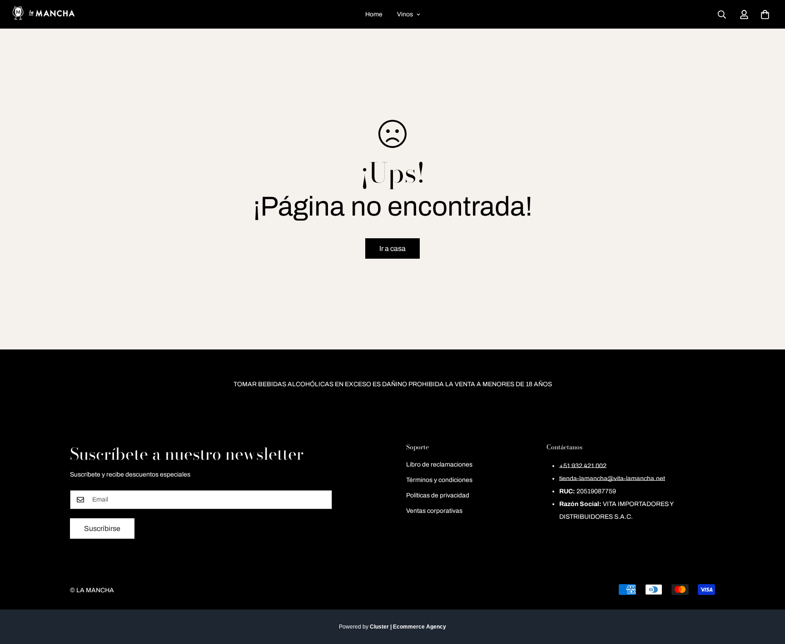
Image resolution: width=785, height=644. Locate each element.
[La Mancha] (43, 14)
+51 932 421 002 (582, 465)
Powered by (392, 627)
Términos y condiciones (439, 480)
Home (374, 14)
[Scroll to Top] (767, 594)
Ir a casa (392, 248)
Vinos (405, 14)
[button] (765, 14)
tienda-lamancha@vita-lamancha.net (612, 478)
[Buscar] (722, 15)
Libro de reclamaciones (439, 464)
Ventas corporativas (434, 510)
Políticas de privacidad (437, 495)
